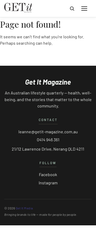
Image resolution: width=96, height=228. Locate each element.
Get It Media (24, 208)
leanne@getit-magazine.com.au (48, 131)
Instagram (48, 182)
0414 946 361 (48, 139)
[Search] (72, 8)
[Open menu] (84, 8)
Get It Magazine (48, 81)
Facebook (48, 174)
